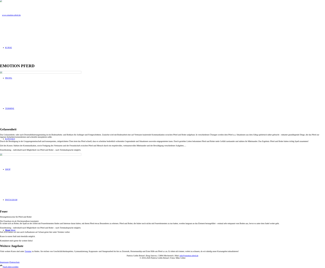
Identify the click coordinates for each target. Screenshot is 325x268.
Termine (28, 251)
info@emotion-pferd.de (189, 256)
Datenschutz (15, 262)
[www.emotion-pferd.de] (10, 15)
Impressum (4, 262)
